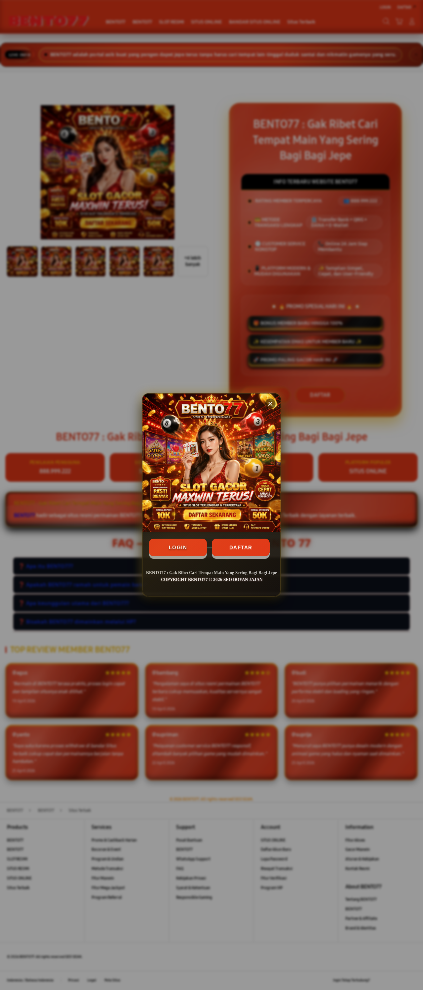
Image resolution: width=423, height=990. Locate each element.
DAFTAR (240, 547)
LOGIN (178, 547)
